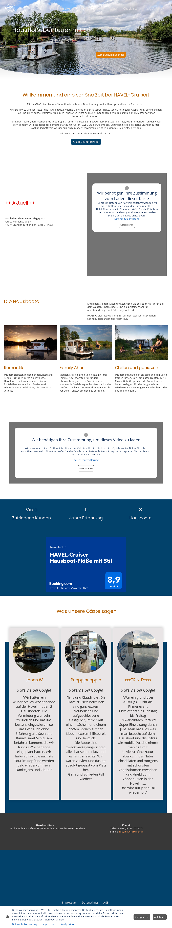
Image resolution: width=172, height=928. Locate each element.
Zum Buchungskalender (110, 54)
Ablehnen (159, 917)
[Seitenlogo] (10, 8)
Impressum (48, 924)
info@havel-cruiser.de (131, 831)
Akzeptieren (127, 224)
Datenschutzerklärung (126, 218)
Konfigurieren (68, 924)
